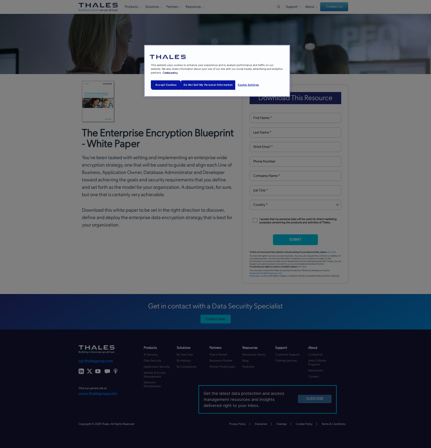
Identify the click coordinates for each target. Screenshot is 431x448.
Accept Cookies (166, 84)
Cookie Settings (248, 84)
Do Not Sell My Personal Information (208, 84)
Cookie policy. (170, 72)
